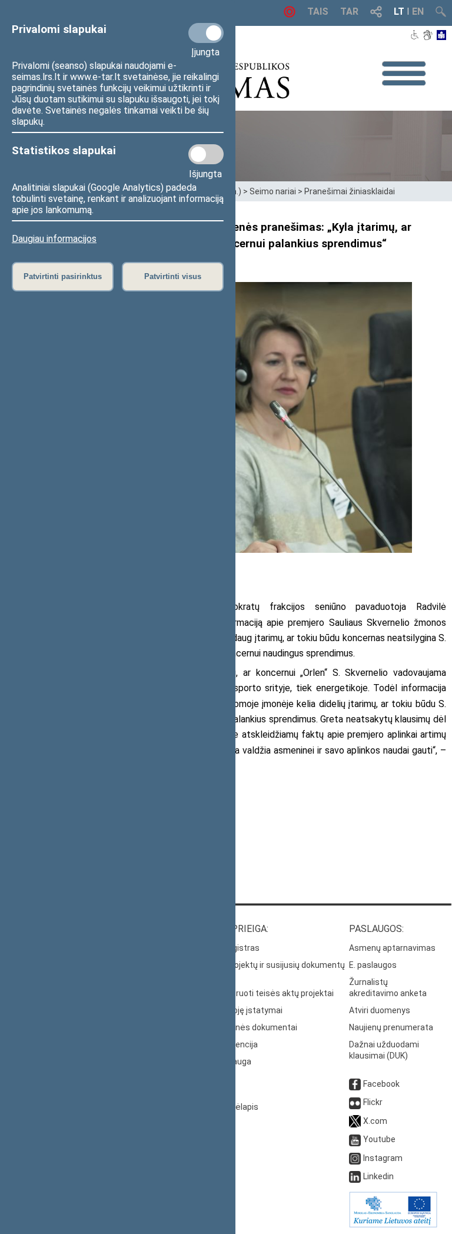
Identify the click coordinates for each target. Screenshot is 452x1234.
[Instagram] (355, 1158)
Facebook (381, 1084)
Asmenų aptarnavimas (392, 948)
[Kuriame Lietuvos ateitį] (393, 1224)
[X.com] (355, 1121)
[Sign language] (428, 36)
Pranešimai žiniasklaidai (349, 191)
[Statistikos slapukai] (206, 154)
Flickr (373, 1102)
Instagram (383, 1158)
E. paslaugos (373, 965)
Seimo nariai (273, 191)
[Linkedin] (355, 1176)
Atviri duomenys (379, 1010)
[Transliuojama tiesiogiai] (289, 14)
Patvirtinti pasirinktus (63, 276)
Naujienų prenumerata (391, 1027)
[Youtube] (355, 1139)
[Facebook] (355, 1084)
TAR (349, 11)
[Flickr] (355, 1102)
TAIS (317, 11)
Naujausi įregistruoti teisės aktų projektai (256, 993)
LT (399, 11)
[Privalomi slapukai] (206, 33)
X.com (375, 1121)
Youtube (379, 1139)
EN (418, 11)
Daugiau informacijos (54, 238)
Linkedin (378, 1176)
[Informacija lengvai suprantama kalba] (442, 36)
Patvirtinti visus (172, 276)
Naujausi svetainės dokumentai (237, 1027)
